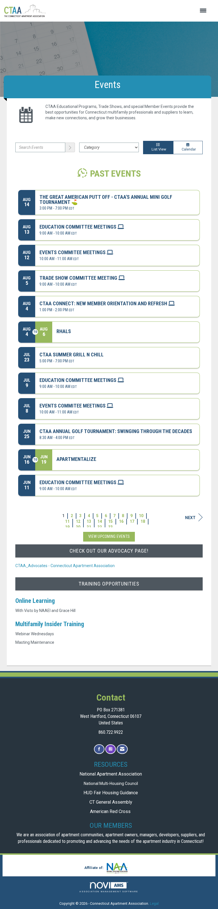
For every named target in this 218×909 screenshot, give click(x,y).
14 (99, 521)
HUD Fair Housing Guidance (110, 792)
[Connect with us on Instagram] (110, 749)
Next (190, 517)
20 (78, 527)
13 (89, 521)
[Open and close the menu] (129, 10)
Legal (154, 903)
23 (110, 527)
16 (121, 521)
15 (110, 521)
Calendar (188, 149)
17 (132, 521)
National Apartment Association (110, 774)
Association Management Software (108, 892)
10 (141, 515)
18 (143, 521)
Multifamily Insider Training (49, 624)
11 (67, 521)
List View (158, 149)
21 (89, 527)
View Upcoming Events (109, 536)
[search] (70, 147)
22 (99, 527)
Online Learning (35, 600)
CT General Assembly (110, 802)
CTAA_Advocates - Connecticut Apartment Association (65, 565)
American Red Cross (111, 811)
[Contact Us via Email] (122, 749)
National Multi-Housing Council (111, 783)
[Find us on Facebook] (99, 749)
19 (67, 527)
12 (78, 521)
